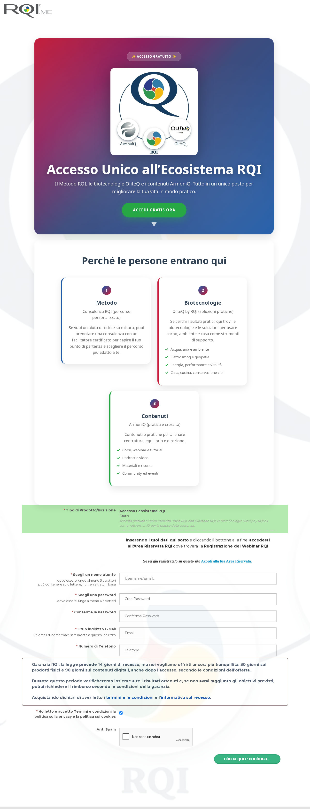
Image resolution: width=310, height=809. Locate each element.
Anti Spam (106, 729)
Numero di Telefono (96, 646)
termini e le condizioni (130, 697)
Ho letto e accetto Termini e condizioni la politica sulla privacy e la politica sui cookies (75, 714)
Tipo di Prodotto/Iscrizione (89, 510)
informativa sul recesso (185, 697)
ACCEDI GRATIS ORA (154, 210)
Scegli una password (95, 595)
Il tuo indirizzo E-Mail (95, 629)
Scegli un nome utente (93, 574)
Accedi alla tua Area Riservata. (226, 561)
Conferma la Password (94, 612)
